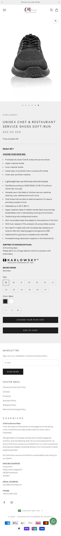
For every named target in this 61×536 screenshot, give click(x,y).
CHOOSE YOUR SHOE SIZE (30, 320)
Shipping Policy (9, 405)
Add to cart (30, 330)
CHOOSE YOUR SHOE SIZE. (14, 154)
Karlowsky (10, 115)
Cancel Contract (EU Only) (14, 387)
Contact (6, 392)
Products (7, 396)
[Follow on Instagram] (11, 502)
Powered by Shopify (41, 517)
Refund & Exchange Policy (14, 409)
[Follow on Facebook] (4, 502)
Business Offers (9, 400)
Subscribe (13, 372)
